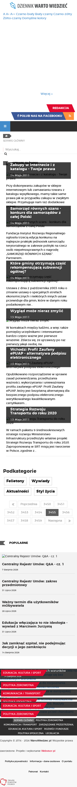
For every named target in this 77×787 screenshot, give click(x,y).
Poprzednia (29, 504)
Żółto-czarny (12, 18)
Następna (55, 520)
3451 (61, 504)
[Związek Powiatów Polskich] (8, 782)
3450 (47, 504)
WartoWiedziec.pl (41, 740)
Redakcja (61, 108)
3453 (24, 512)
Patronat (33, 772)
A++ (12, 14)
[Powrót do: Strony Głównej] (6, 136)
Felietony (15, 481)
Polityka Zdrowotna (18, 685)
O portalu (67, 761)
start (13, 504)
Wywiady (41, 481)
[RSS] (70, 116)
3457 (10, 520)
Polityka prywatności (16, 761)
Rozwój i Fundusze (56, 729)
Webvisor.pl (48, 751)
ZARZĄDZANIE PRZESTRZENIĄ (56, 725)
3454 (38, 512)
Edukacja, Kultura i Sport (22, 673)
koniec (69, 520)
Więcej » (47, 94)
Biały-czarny (44, 14)
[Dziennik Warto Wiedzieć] (38, 5)
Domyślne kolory (34, 18)
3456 (66, 512)
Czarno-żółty (62, 14)
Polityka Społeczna (17, 701)
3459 (38, 520)
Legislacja (52, 733)
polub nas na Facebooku (40, 116)
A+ (7, 14)
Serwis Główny (24, 720)
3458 (24, 520)
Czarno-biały (25, 14)
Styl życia (45, 491)
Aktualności (17, 491)
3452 (11, 512)
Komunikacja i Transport (21, 693)
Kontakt (44, 772)
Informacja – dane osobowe (45, 761)
